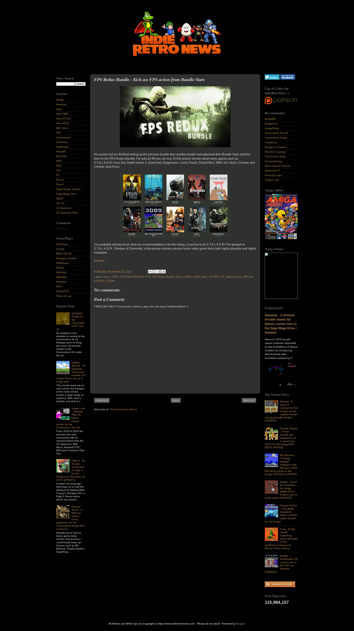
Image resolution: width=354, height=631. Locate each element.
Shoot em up (63, 295)
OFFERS (214, 276)
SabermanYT (272, 170)
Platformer (62, 263)
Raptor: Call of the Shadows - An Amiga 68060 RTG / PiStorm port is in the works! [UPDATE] (281, 489)
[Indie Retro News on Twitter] (272, 78)
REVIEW (61, 281)
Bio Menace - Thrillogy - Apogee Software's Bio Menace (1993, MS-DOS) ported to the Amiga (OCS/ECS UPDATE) (281, 465)
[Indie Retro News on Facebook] (287, 78)
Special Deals (234, 276)
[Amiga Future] (281, 239)
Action (106, 276)
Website (99, 260)
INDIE (187, 276)
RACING (61, 272)
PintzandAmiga (273, 161)
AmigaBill (270, 118)
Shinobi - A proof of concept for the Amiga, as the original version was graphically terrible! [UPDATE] (281, 411)
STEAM (110, 280)
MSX (59, 160)
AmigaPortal (272, 128)
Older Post (249, 400)
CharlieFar (271, 142)
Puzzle (60, 267)
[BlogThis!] (153, 271)
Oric (58, 170)
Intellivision (62, 146)
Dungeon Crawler (66, 258)
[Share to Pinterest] (164, 271)
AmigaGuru (271, 123)
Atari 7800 (62, 113)
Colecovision (63, 137)
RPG (59, 286)
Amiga (60, 99)
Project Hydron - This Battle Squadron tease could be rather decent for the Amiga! (281, 513)
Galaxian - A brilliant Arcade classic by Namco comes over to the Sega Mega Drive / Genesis (281, 323)
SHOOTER (62, 291)
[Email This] (150, 271)
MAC (204, 276)
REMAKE (61, 277)
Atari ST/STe (63, 118)
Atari (59, 109)
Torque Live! (272, 179)
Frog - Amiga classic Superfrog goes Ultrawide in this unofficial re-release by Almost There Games (281, 539)
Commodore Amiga (276, 137)
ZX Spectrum (64, 208)
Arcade (60, 248)
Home (176, 400)
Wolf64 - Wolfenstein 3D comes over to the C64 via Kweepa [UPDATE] (281, 563)
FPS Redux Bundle (163, 276)
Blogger (240, 623)
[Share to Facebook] (160, 271)
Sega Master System (68, 189)
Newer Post (102, 400)
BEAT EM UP (64, 253)
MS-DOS (61, 156)
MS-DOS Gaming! (275, 151)
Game (179, 276)
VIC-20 (60, 203)
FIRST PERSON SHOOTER (128, 276)
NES (58, 165)
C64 (58, 132)
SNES (59, 198)
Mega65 (61, 151)
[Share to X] (157, 271)
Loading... (62, 228)
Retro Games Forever (277, 165)
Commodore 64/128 (276, 133)
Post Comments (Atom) (123, 409)
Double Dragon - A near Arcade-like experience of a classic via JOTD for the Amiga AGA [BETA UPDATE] (281, 438)
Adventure (62, 244)
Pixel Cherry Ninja (275, 156)
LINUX (196, 276)
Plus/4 (59, 184)
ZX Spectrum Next (67, 212)
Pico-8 (60, 179)
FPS (148, 276)
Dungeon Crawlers (276, 147)
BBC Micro (62, 128)
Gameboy (62, 142)
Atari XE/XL (63, 123)
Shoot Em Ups (273, 175)
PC (222, 276)
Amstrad (61, 104)
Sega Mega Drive (66, 193)
